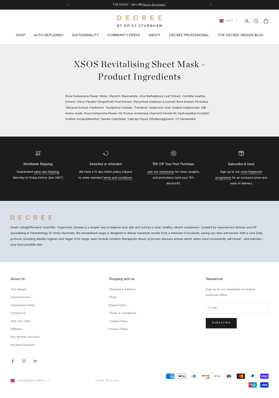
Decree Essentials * (154, 4)
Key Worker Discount (24, 337)
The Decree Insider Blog (240, 36)
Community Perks (123, 36)
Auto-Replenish (48, 36)
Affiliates (16, 329)
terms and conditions (117, 178)
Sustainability (85, 36)
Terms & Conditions (122, 313)
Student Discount (22, 345)
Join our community (160, 172)
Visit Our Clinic (20, 321)
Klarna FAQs (117, 305)
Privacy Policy (118, 329)
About (154, 36)
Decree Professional (189, 36)
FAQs (113, 297)
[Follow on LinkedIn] (35, 361)
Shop (20, 36)
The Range (18, 290)
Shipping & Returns (122, 290)
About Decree (20, 297)
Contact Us (18, 313)
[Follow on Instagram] (24, 361)
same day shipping (46, 172)
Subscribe (221, 323)
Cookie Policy (118, 321)
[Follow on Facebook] (12, 361)
